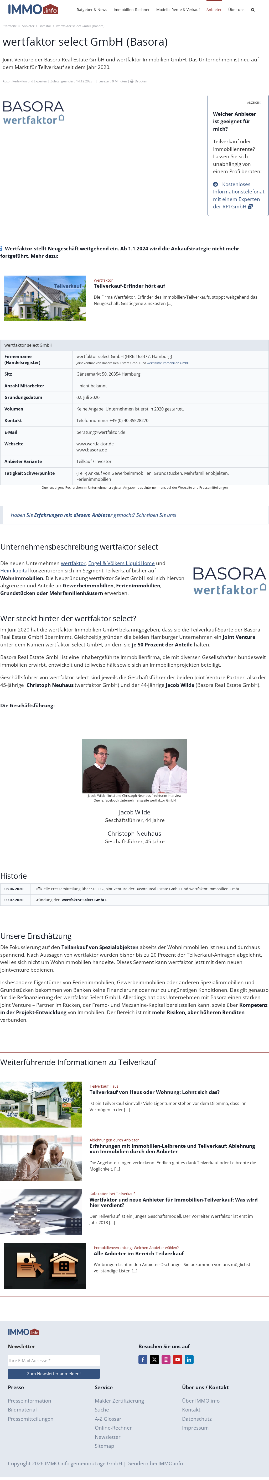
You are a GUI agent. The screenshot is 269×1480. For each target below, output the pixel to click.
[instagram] (166, 1359)
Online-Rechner (113, 1427)
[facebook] (142, 1359)
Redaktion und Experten (29, 81)
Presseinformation (29, 1400)
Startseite (10, 26)
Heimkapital (14, 570)
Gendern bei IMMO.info (155, 1463)
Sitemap (104, 1445)
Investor (45, 26)
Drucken (141, 81)
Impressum (195, 1427)
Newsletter (108, 1437)
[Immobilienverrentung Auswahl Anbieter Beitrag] (45, 1245)
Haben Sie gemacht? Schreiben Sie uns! (93, 515)
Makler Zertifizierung (119, 1400)
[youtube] (177, 1359)
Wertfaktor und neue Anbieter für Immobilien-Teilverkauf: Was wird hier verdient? (174, 1202)
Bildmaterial (22, 1409)
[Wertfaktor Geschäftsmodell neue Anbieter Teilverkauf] (41, 1191)
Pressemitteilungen (31, 1418)
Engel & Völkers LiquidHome (121, 563)
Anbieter (28, 26)
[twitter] (154, 1359)
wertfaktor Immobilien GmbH (168, 363)
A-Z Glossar (108, 1418)
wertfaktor (73, 563)
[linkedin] (189, 1359)
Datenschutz (197, 1418)
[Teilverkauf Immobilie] (41, 1084)
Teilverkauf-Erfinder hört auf (129, 286)
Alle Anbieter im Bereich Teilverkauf (139, 1253)
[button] (253, 9)
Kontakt (191, 1409)
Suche (102, 1409)
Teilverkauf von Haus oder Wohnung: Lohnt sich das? (155, 1092)
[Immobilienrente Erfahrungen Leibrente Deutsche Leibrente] (41, 1137)
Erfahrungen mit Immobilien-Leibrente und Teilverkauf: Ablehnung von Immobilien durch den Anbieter (172, 1148)
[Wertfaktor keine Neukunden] (45, 278)
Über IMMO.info (201, 1400)
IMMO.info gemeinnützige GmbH (83, 1463)
